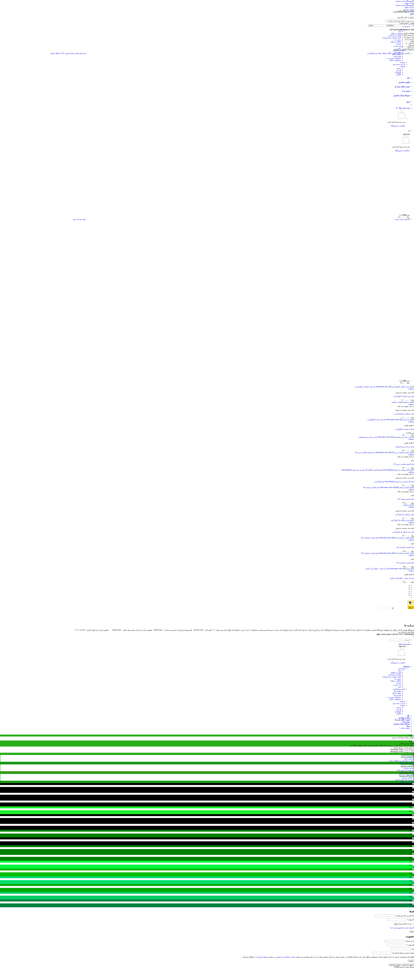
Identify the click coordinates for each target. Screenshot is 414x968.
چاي (399, 31)
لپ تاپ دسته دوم (399, 703)
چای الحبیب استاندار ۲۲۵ (405, 563)
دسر (399, 48)
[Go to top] (413, 636)
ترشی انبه (397, 40)
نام (413, 949)
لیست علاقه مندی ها (402, 720)
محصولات (406, 666)
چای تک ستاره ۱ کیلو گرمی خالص (402, 578)
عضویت (411, 961)
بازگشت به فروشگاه (398, 663)
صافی (370, 25)
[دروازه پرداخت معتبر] (411, 609)
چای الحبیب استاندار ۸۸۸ (405, 547)
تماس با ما (406, 722)
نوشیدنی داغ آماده (394, 36)
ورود (396, 924)
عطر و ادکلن (396, 693)
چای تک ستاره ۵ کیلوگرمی (404, 429)
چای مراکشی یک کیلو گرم (404, 514)
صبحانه (398, 44)
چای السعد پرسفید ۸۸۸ (406, 499)
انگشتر (398, 714)
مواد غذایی (401, 668)
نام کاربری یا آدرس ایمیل (404, 916)
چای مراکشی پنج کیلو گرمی (404, 414)
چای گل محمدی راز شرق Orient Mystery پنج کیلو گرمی (394, 481)
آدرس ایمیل (409, 941)
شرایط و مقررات (262, 957)
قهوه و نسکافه (396, 34)
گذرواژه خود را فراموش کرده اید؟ (402, 928)
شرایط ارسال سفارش (402, 724)
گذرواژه (410, 920)
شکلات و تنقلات (395, 42)
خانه (412, 12)
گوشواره (398, 711)
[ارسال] (409, 642)
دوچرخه (402, 701)
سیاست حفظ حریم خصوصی (285, 957)
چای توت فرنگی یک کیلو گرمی (403, 532)
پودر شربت (397, 46)
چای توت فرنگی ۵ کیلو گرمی (403, 396)
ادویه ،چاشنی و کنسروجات (391, 38)
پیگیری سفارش (408, 9)
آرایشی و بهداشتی (399, 689)
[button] (412, 14)
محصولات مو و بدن (394, 697)
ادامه (411, 931)
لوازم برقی (397, 695)
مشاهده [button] (411, 389)
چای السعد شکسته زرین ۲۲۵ (403, 464)
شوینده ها (397, 52)
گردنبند (398, 709)
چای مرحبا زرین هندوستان (404, 447)
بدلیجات (402, 705)
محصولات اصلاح (395, 699)
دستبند (398, 707)
